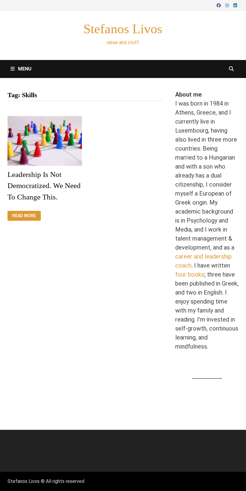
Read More (26, 216)
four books (189, 274)
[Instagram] (228, 4)
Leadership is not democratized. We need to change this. (44, 185)
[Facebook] (219, 4)
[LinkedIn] (235, 4)
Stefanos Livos (122, 29)
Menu (24, 69)
